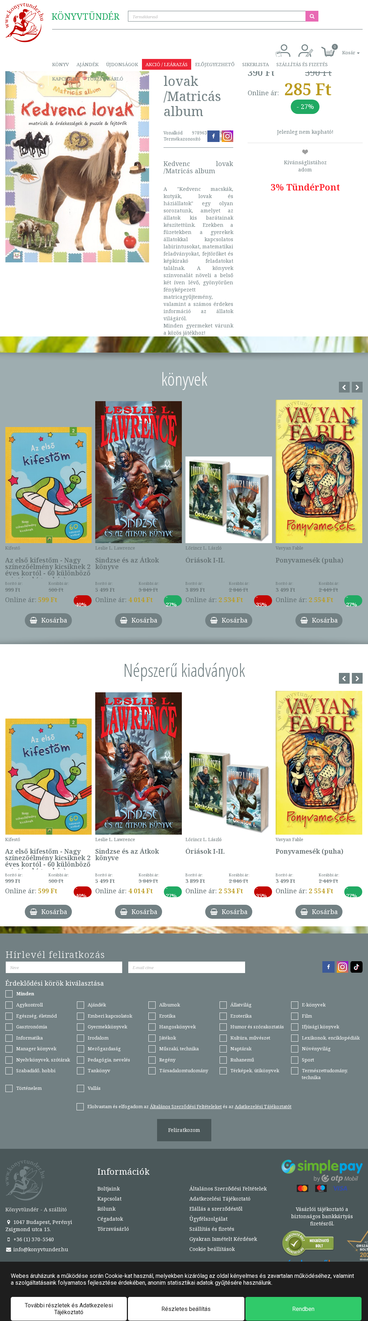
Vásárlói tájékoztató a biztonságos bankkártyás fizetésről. (322, 1216)
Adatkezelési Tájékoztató (219, 1198)
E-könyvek (314, 1004)
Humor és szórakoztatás (257, 1026)
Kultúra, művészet (250, 1038)
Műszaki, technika (179, 1048)
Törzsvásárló (105, 78)
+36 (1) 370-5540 (33, 1239)
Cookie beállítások (212, 1249)
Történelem (29, 1088)
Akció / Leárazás (167, 64)
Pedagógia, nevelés (109, 1059)
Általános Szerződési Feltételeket (186, 1106)
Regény (167, 1059)
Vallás (94, 1088)
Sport (308, 1059)
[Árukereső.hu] (308, 1245)
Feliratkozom (184, 1130)
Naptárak (241, 1048)
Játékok (167, 1038)
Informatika (29, 1038)
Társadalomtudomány (183, 1070)
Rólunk (106, 1208)
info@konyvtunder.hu (40, 1249)
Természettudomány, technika (325, 1074)
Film (307, 1016)
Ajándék (87, 64)
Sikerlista (255, 64)
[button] (343, 48)
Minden (25, 993)
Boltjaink (108, 1188)
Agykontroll (29, 1004)
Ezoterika (241, 1016)
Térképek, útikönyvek (254, 1070)
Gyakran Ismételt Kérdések (223, 1238)
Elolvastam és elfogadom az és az (189, 1106)
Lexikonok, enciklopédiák (331, 1038)
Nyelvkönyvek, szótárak (43, 1059)
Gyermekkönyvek (107, 1026)
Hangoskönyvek (177, 1026)
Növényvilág (316, 1048)
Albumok (169, 1004)
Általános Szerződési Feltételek (228, 1188)
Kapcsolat (65, 78)
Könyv (60, 64)
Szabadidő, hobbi (35, 1070)
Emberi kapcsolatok (110, 1016)
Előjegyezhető (215, 64)
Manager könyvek (36, 1048)
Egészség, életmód (36, 1016)
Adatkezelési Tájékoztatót (263, 1106)
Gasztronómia (31, 1026)
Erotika (167, 1016)
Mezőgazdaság (104, 1048)
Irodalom (98, 1038)
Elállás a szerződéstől (216, 1208)
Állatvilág (241, 1004)
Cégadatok (110, 1218)
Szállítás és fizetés (302, 64)
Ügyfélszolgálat (208, 1218)
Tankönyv (99, 1070)
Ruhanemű (242, 1059)
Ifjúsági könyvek (320, 1026)
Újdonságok (122, 64)
